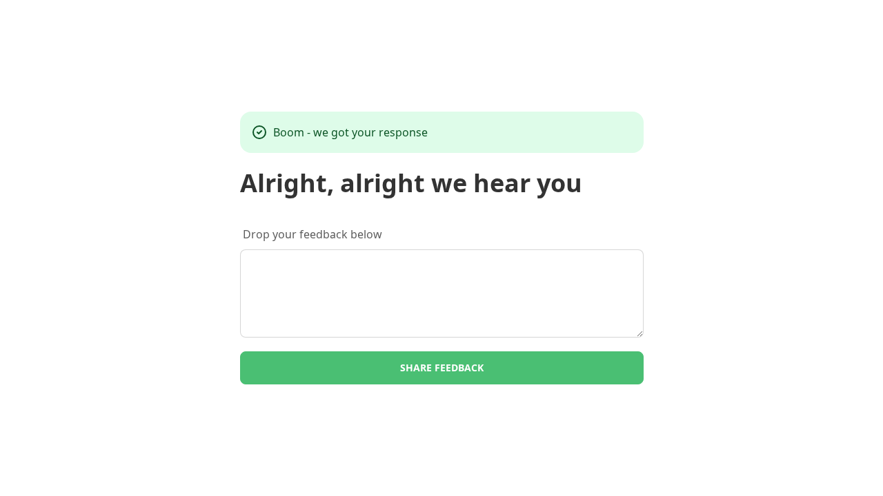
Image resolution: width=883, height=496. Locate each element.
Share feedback (442, 367)
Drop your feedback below (312, 234)
